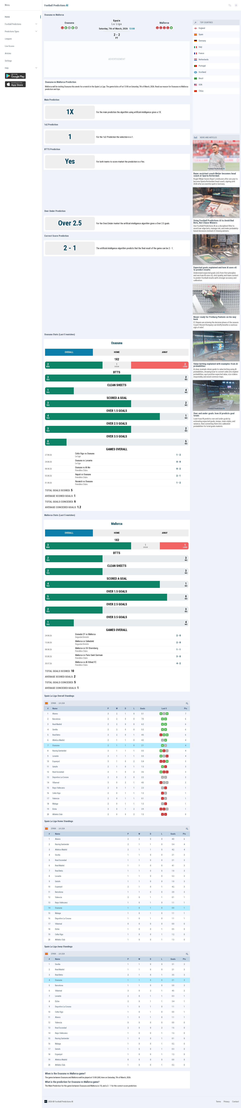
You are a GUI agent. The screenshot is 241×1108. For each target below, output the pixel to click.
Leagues (8, 39)
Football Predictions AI (64, 1101)
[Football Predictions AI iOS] (21, 84)
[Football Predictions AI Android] (21, 76)
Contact (235, 1101)
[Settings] (230, 5)
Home (7, 17)
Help (22, 69)
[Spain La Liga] (187, 703)
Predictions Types (22, 32)
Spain (53, 703)
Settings (8, 61)
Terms (218, 1101)
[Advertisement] (117, 59)
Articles (8, 53)
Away (164, 352)
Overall (69, 352)
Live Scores (9, 46)
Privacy (226, 1101)
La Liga (61, 703)
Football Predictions (22, 25)
